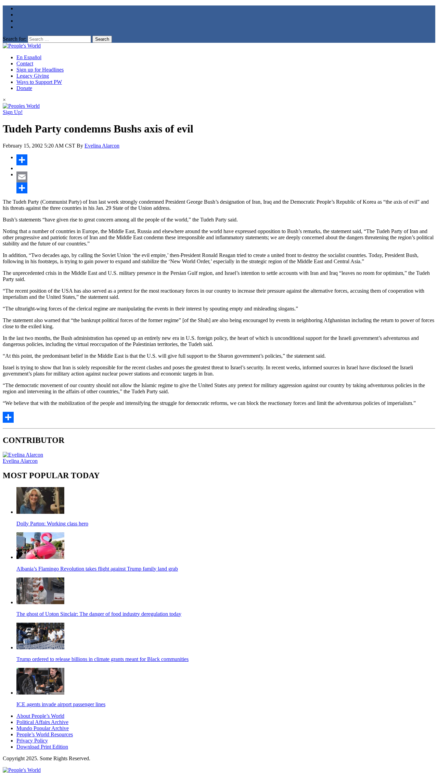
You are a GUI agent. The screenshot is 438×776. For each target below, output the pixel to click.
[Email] (225, 176)
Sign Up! (13, 112)
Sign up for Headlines (40, 70)
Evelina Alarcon (102, 146)
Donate (24, 88)
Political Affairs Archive (42, 722)
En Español (28, 57)
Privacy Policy (32, 740)
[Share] (225, 159)
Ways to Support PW (39, 82)
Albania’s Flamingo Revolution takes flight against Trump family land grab (97, 569)
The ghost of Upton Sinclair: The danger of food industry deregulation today (98, 614)
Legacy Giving (32, 76)
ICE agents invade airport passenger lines (60, 704)
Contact (24, 63)
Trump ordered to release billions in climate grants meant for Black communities (102, 659)
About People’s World (40, 716)
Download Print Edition (42, 747)
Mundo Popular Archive (42, 728)
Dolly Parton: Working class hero (52, 523)
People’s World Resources (44, 734)
